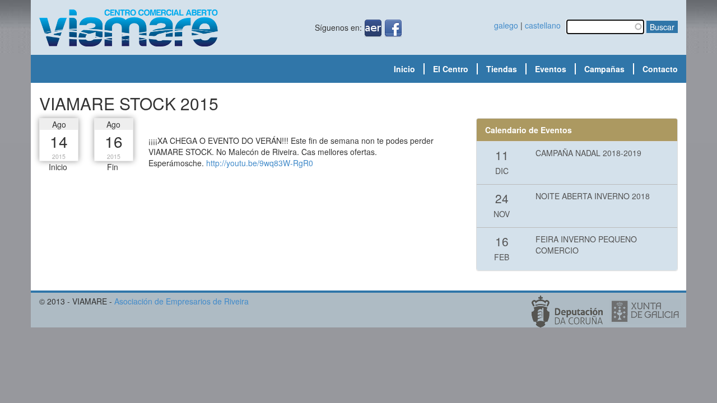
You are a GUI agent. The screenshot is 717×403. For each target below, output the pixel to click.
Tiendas (501, 68)
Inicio (404, 68)
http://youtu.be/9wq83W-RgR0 (259, 162)
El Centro (450, 68)
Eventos (550, 68)
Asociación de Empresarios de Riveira (181, 301)
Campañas (604, 68)
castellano (543, 25)
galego (506, 25)
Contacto (660, 68)
